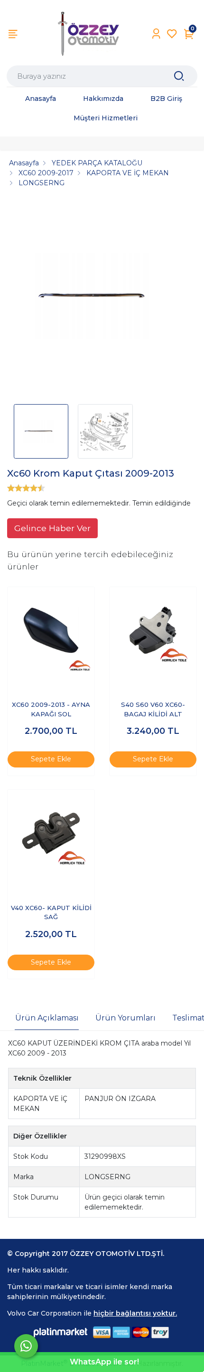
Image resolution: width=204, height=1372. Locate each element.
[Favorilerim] (172, 34)
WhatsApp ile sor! (104, 1361)
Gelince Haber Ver (52, 528)
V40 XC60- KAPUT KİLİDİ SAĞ (51, 912)
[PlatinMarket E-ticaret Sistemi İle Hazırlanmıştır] (61, 1332)
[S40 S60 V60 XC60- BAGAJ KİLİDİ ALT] (153, 630)
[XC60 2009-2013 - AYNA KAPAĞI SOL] (51, 630)
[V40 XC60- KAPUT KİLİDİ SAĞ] (51, 833)
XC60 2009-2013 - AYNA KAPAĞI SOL (51, 709)
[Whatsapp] (26, 1346)
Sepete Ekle (51, 759)
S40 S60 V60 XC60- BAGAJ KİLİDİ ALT (153, 709)
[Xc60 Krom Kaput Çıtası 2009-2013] (102, 299)
